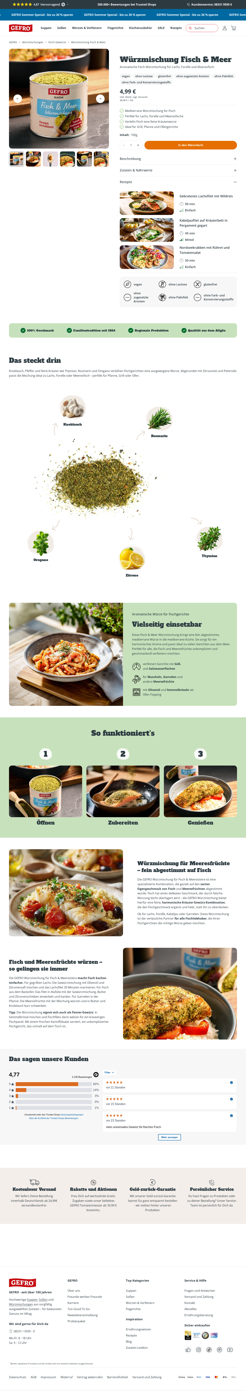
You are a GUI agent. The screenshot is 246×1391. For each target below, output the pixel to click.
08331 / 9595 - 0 (24, 1331)
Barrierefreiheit (117, 1377)
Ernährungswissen (138, 1329)
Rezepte (131, 1335)
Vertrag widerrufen (90, 1377)
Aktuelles (190, 1309)
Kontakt (189, 1303)
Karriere (73, 1303)
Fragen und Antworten (199, 1291)
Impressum (48, 1377)
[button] (233, 28)
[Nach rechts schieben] (100, 98)
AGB (33, 1377)
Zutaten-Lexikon (137, 1348)
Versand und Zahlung (199, 1297)
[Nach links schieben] (17, 98)
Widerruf (67, 1377)
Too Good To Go (79, 1309)
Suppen (32, 1300)
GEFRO (13, 42)
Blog (129, 1342)
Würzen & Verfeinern (140, 1303)
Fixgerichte (133, 1309)
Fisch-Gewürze (57, 42)
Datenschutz (17, 1377)
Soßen (43, 1300)
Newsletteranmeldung (83, 1315)
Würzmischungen (32, 42)
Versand (142, 97)
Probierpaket (76, 1321)
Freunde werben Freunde (85, 1297)
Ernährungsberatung (198, 1315)
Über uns (74, 1291)
